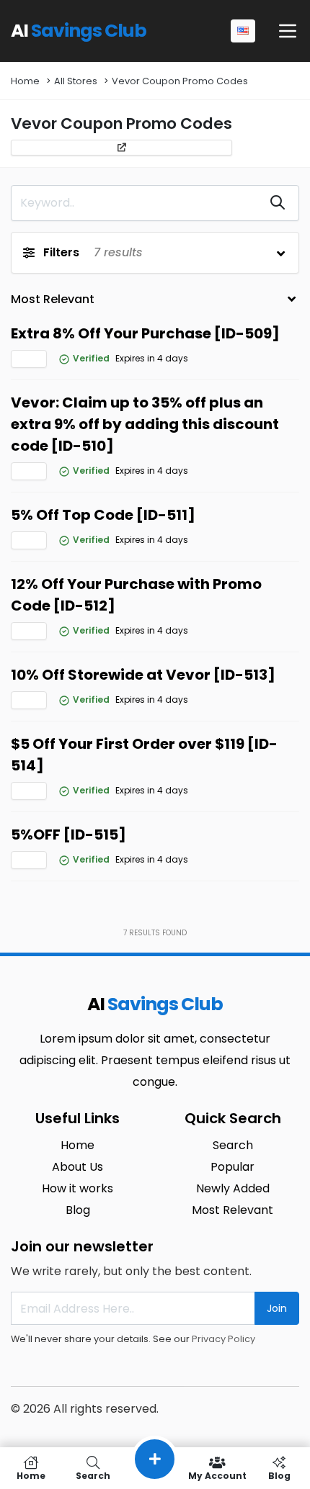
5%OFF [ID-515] (68, 834)
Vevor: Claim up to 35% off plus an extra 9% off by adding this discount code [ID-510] (145, 424)
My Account (217, 1475)
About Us (77, 1167)
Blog (78, 1210)
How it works (77, 1188)
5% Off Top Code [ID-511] (103, 515)
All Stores (75, 81)
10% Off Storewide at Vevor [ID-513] (143, 675)
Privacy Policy (223, 1339)
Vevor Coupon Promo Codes (180, 81)
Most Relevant (232, 1210)
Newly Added (233, 1188)
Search (233, 1145)
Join (277, 1308)
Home (25, 81)
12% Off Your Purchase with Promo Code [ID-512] (136, 595)
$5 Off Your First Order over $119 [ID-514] (144, 754)
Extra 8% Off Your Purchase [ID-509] (145, 333)
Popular (232, 1167)
